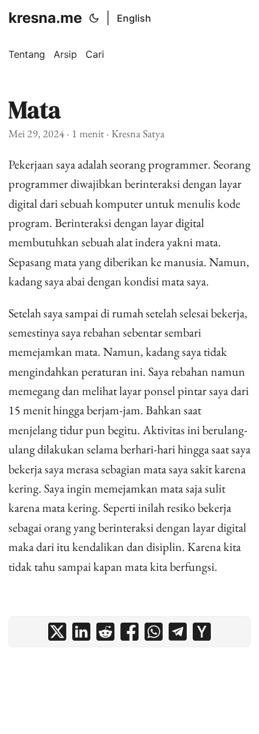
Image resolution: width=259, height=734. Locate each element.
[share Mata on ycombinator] (202, 632)
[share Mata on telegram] (178, 632)
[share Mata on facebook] (129, 632)
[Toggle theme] (94, 18)
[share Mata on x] (57, 632)
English (134, 18)
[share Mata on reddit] (105, 632)
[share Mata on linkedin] (81, 632)
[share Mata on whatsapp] (154, 632)
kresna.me (45, 17)
